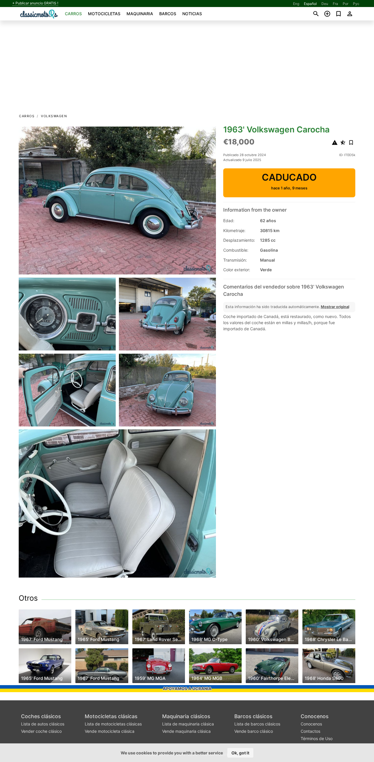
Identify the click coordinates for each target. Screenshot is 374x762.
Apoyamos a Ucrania (187, 688)
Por (345, 3)
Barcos (167, 13)
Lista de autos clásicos (42, 723)
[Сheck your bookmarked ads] (338, 13)
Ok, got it (240, 752)
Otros (28, 598)
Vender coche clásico (41, 731)
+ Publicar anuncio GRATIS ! (35, 3)
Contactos (310, 731)
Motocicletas (104, 13)
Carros (73, 13)
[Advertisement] (187, 69)
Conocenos (314, 716)
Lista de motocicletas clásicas (113, 723)
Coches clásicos (41, 716)
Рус (356, 3)
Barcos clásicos (253, 716)
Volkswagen (54, 116)
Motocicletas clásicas (111, 716)
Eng (296, 3)
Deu (324, 3)
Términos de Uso (317, 738)
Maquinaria (140, 13)
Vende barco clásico (253, 731)
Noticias (192, 13)
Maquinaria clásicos (186, 716)
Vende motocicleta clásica (109, 731)
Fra (335, 3)
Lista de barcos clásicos (257, 723)
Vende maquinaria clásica (186, 731)
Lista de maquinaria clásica (188, 723)
